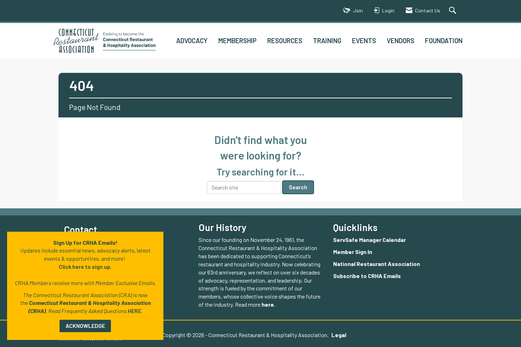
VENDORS (400, 40)
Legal (338, 334)
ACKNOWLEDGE (85, 325)
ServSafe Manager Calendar (369, 239)
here (268, 304)
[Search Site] (453, 10)
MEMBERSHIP (237, 40)
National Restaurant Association (376, 263)
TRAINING (327, 40)
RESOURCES (284, 40)
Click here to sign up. (85, 266)
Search (298, 187)
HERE (134, 310)
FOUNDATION (444, 40)
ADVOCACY (192, 40)
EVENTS (364, 40)
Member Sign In (352, 251)
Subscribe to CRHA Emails (367, 275)
